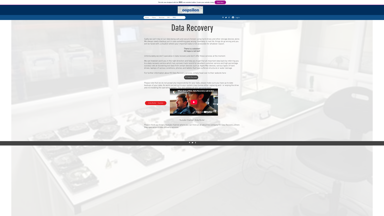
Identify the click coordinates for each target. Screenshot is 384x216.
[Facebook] (229, 17)
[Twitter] (226, 17)
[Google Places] (223, 17)
